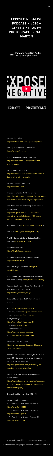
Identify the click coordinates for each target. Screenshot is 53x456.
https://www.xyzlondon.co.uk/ (23, 308)
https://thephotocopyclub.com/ (19, 251)
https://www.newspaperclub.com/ (20, 332)
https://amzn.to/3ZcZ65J (16, 151)
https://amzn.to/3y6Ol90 (16, 187)
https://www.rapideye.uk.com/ (27, 232)
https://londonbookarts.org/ (33, 280)
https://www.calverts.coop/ (31, 312)
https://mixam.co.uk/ (22, 325)
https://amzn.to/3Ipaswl (16, 414)
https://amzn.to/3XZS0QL (17, 420)
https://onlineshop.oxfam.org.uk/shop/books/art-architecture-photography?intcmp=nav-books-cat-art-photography (26, 384)
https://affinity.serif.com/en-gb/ (19, 293)
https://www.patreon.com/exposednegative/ (24, 141)
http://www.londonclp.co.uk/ (23, 335)
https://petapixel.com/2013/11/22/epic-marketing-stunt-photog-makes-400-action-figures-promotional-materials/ (24, 215)
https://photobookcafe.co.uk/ (31, 225)
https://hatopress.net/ (26, 315)
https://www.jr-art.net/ (15, 260)
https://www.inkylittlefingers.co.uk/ (20, 322)
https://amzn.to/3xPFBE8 (16, 407)
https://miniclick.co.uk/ (23, 241)
